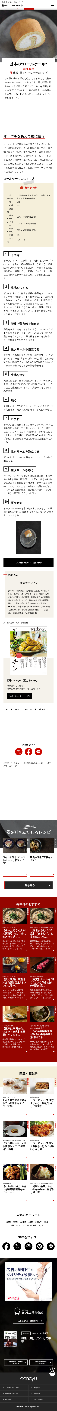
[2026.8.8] (15, 1014)
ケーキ (9, 709)
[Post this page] (18, 751)
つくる (16, 763)
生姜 (46, 1222)
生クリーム (43, 709)
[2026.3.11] (42, 965)
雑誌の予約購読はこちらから (41, 1362)
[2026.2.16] (15, 1086)
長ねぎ (38, 1222)
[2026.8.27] (15, 965)
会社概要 (8, 1399)
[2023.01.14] (42, 845)
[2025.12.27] (15, 1129)
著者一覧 (37, 1387)
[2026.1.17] (42, 1172)
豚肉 (15, 1222)
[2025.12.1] (42, 1129)
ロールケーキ (30, 709)
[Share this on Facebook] (28, 751)
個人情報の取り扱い (12, 1393)
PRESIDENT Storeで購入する (16, 1362)
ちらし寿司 (31, 1225)
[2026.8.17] (42, 1086)
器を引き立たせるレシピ (34, 72)
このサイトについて (12, 1387)
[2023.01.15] (15, 845)
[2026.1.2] (42, 916)
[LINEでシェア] (38, 751)
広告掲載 (37, 1393)
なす (41, 1225)
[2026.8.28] (15, 916)
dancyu (6, 763)
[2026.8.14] (42, 1014)
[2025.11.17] (15, 1172)
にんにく (20, 1225)
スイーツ (19, 709)
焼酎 (8, 1222)
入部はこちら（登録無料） (28, 1321)
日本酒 (23, 1222)
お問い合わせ (38, 1399)
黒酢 (30, 1222)
